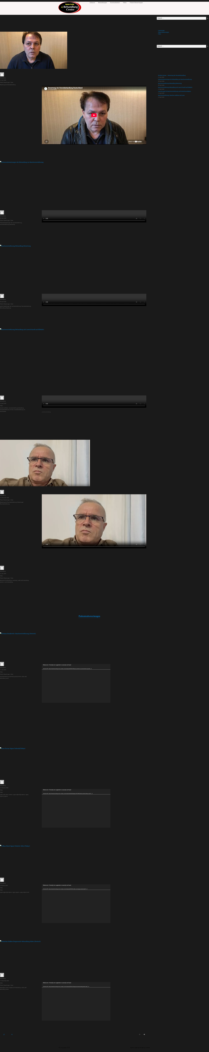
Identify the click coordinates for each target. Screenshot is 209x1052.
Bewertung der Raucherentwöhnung (8, 502)
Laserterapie (161, 30)
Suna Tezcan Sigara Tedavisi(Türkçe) (16, 742)
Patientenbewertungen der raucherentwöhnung (11, 222)
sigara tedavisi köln (24, 892)
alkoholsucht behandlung (6, 580)
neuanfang (14, 580)
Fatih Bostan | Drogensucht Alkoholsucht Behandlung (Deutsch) (29, 561)
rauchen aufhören (4, 408)
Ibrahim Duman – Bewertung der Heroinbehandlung (39, 26)
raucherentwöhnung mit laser (6, 409)
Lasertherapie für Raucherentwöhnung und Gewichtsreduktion (174, 91)
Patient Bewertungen (136, 2)
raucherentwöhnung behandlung (7, 224)
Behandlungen (102, 2)
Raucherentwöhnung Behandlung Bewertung (34, 239)
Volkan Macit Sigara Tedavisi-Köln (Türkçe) (19, 840)
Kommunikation (115, 2)
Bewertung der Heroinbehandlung (8, 84)
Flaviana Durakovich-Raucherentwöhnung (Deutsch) (23, 627)
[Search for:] (181, 18)
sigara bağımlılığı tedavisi (19, 794)
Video (125, 2)
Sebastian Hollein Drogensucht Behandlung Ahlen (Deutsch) (27, 935)
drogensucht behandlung (15, 987)
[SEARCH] (207, 18)
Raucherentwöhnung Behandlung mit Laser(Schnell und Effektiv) (50, 323)
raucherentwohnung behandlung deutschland (10, 676)
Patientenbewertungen (89, 616)
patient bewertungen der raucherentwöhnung (10, 306)
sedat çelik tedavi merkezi (6, 794)
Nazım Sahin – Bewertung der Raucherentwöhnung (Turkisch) (47, 434)
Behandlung (3, 78)
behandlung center (4, 987)
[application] (76, 683)
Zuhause (92, 2)
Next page (144, 1036)
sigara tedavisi (15, 892)
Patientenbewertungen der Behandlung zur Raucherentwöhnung (49, 155)
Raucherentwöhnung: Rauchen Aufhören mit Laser (171, 95)
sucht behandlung (8, 582)
